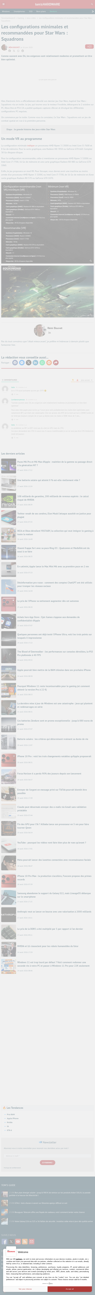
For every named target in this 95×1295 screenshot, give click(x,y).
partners (19, 1259)
